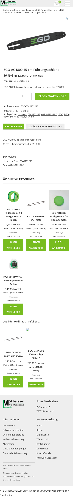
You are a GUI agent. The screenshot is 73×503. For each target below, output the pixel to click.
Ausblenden (6, 495)
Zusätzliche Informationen (45, 126)
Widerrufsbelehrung (13, 439)
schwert (22, 114)
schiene (30, 116)
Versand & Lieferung (13, 434)
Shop (39, 425)
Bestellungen (43, 444)
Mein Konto (42, 434)
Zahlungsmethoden (13, 430)
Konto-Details (43, 453)
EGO (60, 114)
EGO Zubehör (22, 110)
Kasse (39, 430)
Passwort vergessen (46, 457)
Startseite (7, 10)
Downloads (42, 448)
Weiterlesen (36, 384)
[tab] (13, 126)
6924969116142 (49, 114)
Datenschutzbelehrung (15, 453)
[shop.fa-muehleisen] (18, 3)
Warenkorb (42, 439)
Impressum (9, 425)
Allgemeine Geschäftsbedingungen (15, 446)
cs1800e (21, 116)
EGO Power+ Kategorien (47, 10)
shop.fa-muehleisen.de (23, 10)
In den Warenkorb (52, 96)
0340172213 (34, 114)
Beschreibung (13, 126)
